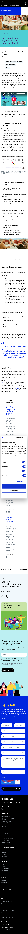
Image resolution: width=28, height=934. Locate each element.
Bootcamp (4, 856)
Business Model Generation (8, 910)
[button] (24, 11)
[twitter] (9, 512)
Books (3, 908)
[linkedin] (6, 512)
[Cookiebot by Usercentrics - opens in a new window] (17, 437)
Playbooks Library (6, 840)
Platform (3, 854)
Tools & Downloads (6, 906)
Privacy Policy (12, 664)
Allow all (14, 485)
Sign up (3, 892)
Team (2, 884)
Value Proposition (6, 903)
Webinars (4, 866)
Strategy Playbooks (6, 836)
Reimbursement (5, 842)
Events (3, 872)
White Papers (5, 868)
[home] (6, 11)
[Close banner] (25, 437)
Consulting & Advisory (7, 850)
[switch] (24, 466)
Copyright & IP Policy (7, 927)
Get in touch (17, 388)
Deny (14, 495)
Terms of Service (5, 921)
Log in (3, 894)
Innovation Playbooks (7, 833)
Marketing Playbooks (7, 838)
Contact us (4, 882)
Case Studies (4, 870)
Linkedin (3, 826)
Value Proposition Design (8, 912)
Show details (20, 481)
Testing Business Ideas (7, 917)
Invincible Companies (7, 915)
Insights (3, 864)
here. (4, 777)
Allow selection (14, 490)
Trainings (3, 852)
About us (3, 880)
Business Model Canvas (7, 901)
